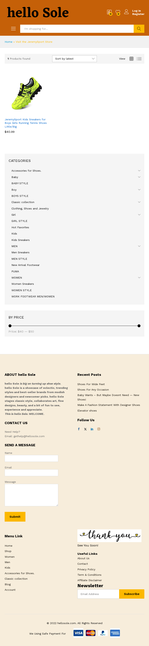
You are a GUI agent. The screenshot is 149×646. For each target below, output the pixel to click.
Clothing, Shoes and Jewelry (30, 208)
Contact (82, 563)
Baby (14, 177)
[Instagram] (98, 429)
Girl (13, 214)
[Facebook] (78, 429)
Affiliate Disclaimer (89, 580)
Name (8, 452)
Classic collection (22, 202)
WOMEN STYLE (21, 290)
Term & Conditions (89, 574)
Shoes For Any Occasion (93, 389)
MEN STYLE (19, 258)
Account (10, 589)
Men (7, 562)
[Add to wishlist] (35, 113)
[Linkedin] (92, 429)
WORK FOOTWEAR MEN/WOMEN (33, 296)
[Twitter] (85, 429)
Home (8, 41)
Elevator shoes (87, 410)
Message (10, 481)
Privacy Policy (86, 569)
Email (8, 467)
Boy (13, 189)
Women (10, 556)
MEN (14, 246)
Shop (8, 551)
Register (138, 14)
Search (139, 29)
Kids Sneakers (20, 239)
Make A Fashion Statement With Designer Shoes (108, 404)
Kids (14, 233)
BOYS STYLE (19, 195)
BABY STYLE (19, 183)
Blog (8, 584)
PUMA (15, 271)
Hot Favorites (20, 227)
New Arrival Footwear (25, 265)
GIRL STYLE (19, 220)
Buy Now (17, 114)
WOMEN (16, 277)
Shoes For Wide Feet (91, 384)
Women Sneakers (22, 283)
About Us (83, 558)
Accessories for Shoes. (26, 170)
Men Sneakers (20, 252)
